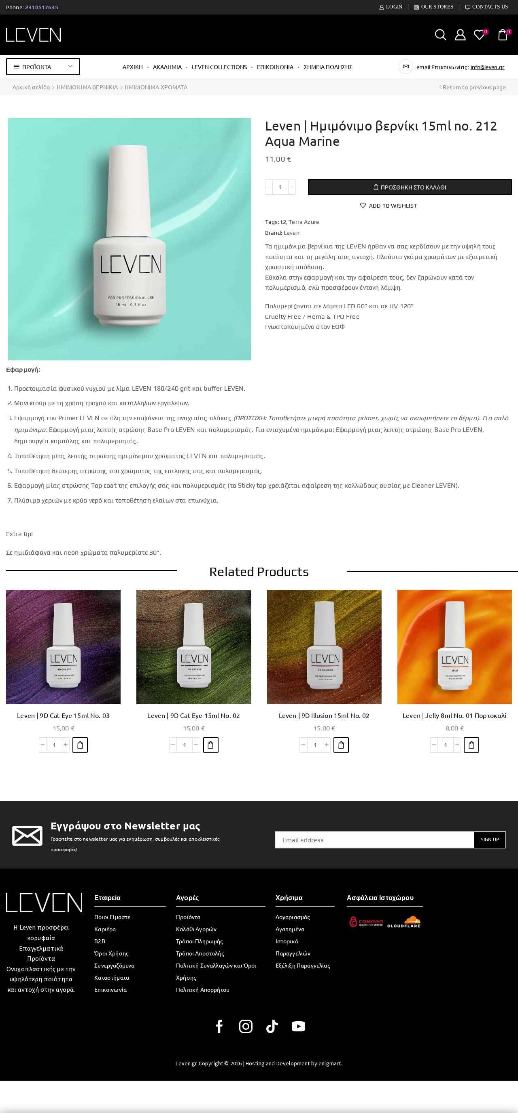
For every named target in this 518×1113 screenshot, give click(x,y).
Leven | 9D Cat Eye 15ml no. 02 (193, 715)
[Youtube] (298, 1026)
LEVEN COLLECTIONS (219, 66)
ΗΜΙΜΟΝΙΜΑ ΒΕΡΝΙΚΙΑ (87, 86)
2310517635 (41, 7)
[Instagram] (245, 1026)
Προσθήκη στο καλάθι (413, 187)
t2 (283, 222)
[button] (80, 745)
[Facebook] (219, 1026)
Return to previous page (474, 86)
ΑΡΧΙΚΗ (133, 66)
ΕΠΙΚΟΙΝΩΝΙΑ (275, 66)
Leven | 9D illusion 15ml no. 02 (324, 715)
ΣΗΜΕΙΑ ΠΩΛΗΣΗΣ (328, 66)
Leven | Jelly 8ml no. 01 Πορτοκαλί (454, 715)
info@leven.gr (488, 67)
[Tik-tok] (272, 1026)
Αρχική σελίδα (31, 86)
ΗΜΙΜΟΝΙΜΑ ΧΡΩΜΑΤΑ (156, 86)
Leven (291, 232)
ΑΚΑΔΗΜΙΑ (167, 66)
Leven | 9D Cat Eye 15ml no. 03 (63, 715)
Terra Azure (304, 222)
